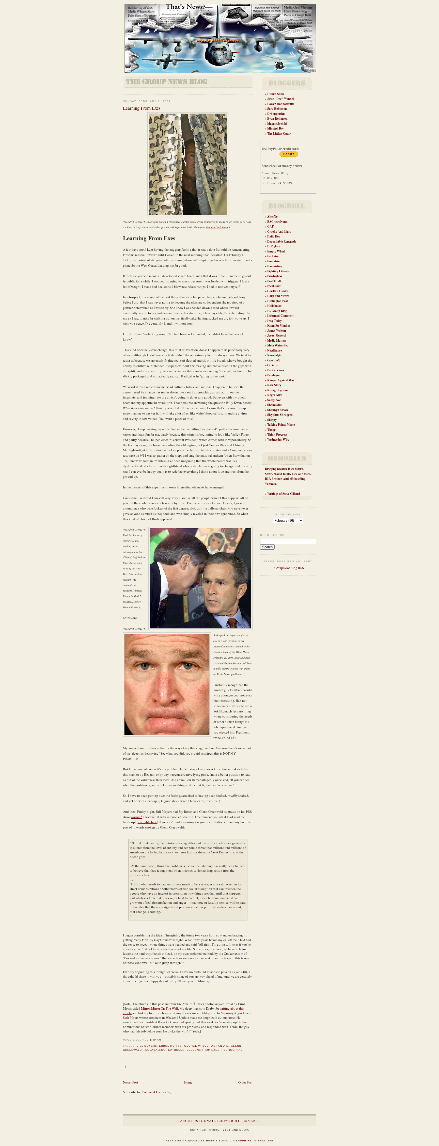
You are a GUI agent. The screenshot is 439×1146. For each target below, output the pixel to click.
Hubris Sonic (275, 94)
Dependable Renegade (281, 241)
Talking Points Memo (281, 424)
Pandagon (273, 375)
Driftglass (273, 246)
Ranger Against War (280, 380)
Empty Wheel (276, 251)
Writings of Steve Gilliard (283, 493)
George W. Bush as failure (206, 1045)
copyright (229, 1121)
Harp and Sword (278, 296)
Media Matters (276, 340)
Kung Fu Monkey (278, 325)
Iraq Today (274, 321)
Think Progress (277, 434)
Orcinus (272, 365)
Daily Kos (273, 236)
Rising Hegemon (278, 390)
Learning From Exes (142, 108)
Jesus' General (276, 335)
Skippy (272, 420)
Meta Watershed (278, 345)
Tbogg (271, 429)
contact (251, 1121)
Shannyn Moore (277, 410)
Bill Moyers (147, 1045)
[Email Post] (162, 1039)
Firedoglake (275, 276)
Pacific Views (275, 370)
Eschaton (273, 256)
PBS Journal (232, 1049)
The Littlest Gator (279, 133)
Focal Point (274, 286)
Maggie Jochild (277, 123)
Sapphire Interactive (254, 1140)
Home (188, 1082)
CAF (270, 226)
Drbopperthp (276, 114)
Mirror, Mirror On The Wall (159, 1008)
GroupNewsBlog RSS (289, 567)
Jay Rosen (176, 1049)
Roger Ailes (274, 395)
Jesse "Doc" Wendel (280, 99)
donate (208, 1121)
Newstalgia (274, 355)
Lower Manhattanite (280, 104)
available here (147, 822)
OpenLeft (273, 360)
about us (189, 1121)
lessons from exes (203, 1049)
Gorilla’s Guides (277, 291)
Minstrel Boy (275, 128)
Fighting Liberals (278, 271)
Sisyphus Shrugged (280, 414)
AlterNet (272, 216)
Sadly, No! (274, 400)
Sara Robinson (277, 108)
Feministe (273, 261)
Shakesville (274, 405)
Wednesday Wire (278, 439)
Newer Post (130, 1082)
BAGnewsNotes (277, 221)
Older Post (245, 1082)
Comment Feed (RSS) (156, 1092)
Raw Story (274, 385)
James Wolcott (276, 330)
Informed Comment (280, 315)
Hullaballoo (155, 1049)
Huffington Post (277, 301)
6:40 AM (155, 1039)
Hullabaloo (274, 306)
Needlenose (274, 350)
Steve (268, 474)
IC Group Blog (277, 311)
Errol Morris (170, 1045)
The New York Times (217, 227)
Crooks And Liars (279, 231)
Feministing (274, 266)
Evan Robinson (277, 118)
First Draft (274, 281)
